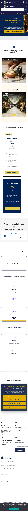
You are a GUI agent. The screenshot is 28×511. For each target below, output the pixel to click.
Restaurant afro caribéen (10, 500)
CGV (16, 502)
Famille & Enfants (21, 494)
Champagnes (15, 497)
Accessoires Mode (12, 494)
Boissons (5, 490)
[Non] (22, 507)
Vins (22, 497)
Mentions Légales (22, 502)
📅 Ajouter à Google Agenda (14, 396)
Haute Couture (20, 500)
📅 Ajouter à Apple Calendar (14, 403)
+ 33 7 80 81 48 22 (7, 428)
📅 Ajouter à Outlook (14, 399)
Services (7, 13)
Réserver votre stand (12, 209)
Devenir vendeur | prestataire (16, 13)
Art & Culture (7, 497)
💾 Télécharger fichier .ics (14, 407)
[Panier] (26, 6)
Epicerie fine (11, 490)
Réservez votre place (12, 172)
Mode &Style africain (21, 490)
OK (14, 509)
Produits (2, 13)
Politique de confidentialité (7, 502)
